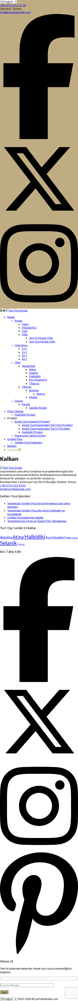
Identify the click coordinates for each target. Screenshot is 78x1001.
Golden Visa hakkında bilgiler (25, 517)
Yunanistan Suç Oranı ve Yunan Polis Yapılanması (37, 521)
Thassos (21, 544)
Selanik (8, 543)
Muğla (75, 538)
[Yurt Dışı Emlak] (17, 310)
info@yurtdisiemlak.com (15, 12)
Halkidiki (34, 536)
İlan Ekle (12, 449)
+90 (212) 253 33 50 (13, 5)
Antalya (6, 537)
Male (68, 537)
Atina (18, 536)
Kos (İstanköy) (55, 537)
